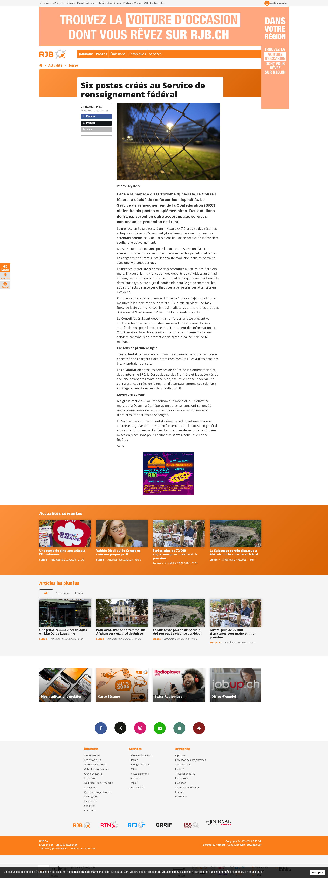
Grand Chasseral (93, 773)
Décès (102, 3)
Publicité (179, 769)
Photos (101, 54)
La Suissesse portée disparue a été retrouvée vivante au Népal (234, 552)
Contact (179, 792)
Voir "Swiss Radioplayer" (75, 685)
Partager (90, 116)
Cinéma (134, 760)
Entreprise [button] (59, 3)
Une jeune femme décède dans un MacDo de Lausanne (63, 632)
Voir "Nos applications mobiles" (188, 685)
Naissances (91, 3)
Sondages (89, 805)
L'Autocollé (90, 801)
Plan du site (88, 848)
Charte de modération (187, 787)
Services (155, 54)
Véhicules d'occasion (154, 3)
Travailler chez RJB (185, 773)
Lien (89, 129)
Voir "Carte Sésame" (245, 685)
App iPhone (179, 728)
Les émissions (92, 755)
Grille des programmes (96, 769)
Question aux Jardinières (97, 792)
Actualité (55, 65)
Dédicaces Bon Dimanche (98, 783)
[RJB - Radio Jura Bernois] (81, 825)
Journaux (86, 54)
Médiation (180, 783)
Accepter (317, 872)
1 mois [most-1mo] (79, 593)
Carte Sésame (114, 3)
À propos (180, 755)
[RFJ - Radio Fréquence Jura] (136, 825)
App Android (199, 728)
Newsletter (181, 796)
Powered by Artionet (213, 844)
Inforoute (71, 3)
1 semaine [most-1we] (62, 593)
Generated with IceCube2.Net (244, 844)
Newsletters (160, 728)
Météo (133, 769)
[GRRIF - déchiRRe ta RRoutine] (163, 825)
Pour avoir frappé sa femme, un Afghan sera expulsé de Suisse (120, 632)
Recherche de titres (95, 764)
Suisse (73, 65)
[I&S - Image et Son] (191, 825)
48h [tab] (46, 593)
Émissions (117, 54)
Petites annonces (139, 773)
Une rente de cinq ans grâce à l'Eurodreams (62, 552)
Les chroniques (92, 760)
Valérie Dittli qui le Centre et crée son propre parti (118, 552)
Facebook (101, 728)
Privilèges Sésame (132, 3)
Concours (89, 810)
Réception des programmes (190, 760)
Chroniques (137, 54)
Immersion (90, 778)
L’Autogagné (91, 796)
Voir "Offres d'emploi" (131, 685)
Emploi (80, 3)
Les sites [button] (45, 3)
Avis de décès (137, 787)
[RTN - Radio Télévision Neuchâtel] (109, 825)
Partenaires (181, 778)
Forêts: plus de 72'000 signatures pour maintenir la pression (175, 554)
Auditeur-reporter (278, 3)
